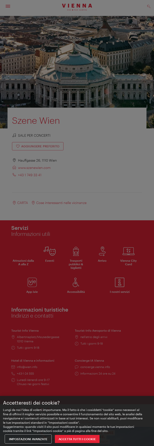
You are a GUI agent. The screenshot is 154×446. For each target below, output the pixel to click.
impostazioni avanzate (28, 439)
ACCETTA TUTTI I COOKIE (77, 439)
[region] (77, 421)
